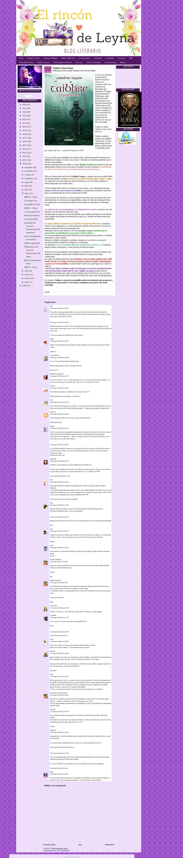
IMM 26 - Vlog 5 (31, 197)
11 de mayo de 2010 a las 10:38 (59, 608)
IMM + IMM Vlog (68, 58)
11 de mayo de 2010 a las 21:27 (59, 676)
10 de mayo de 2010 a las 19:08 (59, 357)
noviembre (29, 171)
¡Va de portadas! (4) (32, 212)
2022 (24, 119)
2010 (24, 164)
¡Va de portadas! (84, 58)
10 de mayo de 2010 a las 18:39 (59, 322)
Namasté (52, 651)
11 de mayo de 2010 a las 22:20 (59, 695)
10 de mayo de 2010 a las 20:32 (59, 428)
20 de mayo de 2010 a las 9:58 (59, 774)
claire (51, 674)
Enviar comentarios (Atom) (60, 848)
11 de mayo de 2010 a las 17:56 (59, 618)
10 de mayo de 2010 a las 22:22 (59, 505)
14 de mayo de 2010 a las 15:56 (59, 753)
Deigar (52, 339)
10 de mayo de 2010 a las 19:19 (59, 376)
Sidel (51, 772)
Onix (51, 529)
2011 (24, 160)
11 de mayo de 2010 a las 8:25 (59, 562)
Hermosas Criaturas (31, 215)
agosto (27, 182)
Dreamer (52, 386)
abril (27, 271)
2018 (24, 134)
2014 (24, 149)
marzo (27, 275)
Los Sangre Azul (30, 201)
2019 (24, 130)
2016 (24, 141)
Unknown (53, 412)
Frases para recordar (26, 62)
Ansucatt (52, 709)
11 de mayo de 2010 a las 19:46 (59, 632)
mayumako (53, 459)
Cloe (51, 480)
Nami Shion (53, 606)
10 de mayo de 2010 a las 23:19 (59, 531)
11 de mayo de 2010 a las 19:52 (59, 641)
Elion (51, 503)
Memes (122, 62)
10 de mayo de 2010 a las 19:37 (59, 402)
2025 (24, 108)
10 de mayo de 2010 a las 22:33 (59, 517)
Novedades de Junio (32, 204)
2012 (24, 156)
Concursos (121, 58)
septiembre (29, 179)
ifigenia (52, 426)
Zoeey (52, 639)
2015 (24, 145)
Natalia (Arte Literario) (56, 374)
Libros (82, 71)
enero (27, 282)
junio (27, 190)
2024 (24, 112)
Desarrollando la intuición (62, 62)
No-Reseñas (110, 58)
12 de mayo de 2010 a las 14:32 (59, 711)
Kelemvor (53, 730)
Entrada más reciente (49, 844)
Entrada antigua (109, 844)
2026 (24, 105)
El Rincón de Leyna (76, 857)
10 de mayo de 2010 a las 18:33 (59, 308)
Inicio (21, 58)
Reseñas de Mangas (50, 58)
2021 (24, 123)
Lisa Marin (53, 615)
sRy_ (51, 306)
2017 (24, 138)
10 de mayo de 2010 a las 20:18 (59, 414)
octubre (28, 175)
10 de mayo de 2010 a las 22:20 (59, 482)
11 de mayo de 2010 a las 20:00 (59, 653)
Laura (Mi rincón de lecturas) (58, 693)
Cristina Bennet (54, 355)
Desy (51, 400)
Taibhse (93, 71)
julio (27, 186)
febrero (28, 278)
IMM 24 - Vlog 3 (31, 267)
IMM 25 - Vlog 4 (31, 208)
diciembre (29, 167)
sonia (51, 545)
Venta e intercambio (94, 62)
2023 (24, 116)
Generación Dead (31, 219)
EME (131, 58)
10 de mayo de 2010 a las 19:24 (59, 388)
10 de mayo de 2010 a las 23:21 (59, 547)
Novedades (98, 58)
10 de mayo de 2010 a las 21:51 (59, 461)
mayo (27, 193)
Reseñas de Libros (33, 58)
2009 (24, 286)
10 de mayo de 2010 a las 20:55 (59, 445)
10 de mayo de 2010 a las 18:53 (59, 341)
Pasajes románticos (55, 559)
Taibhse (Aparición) (32, 243)
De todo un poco (110, 62)
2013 (24, 153)
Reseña (87, 71)
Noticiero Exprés (43, 62)
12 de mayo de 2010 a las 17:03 (59, 732)
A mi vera (79, 62)
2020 (24, 127)
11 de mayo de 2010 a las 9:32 (59, 582)
